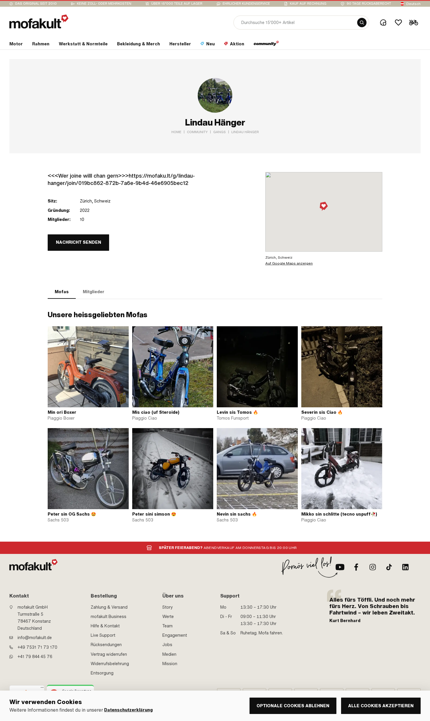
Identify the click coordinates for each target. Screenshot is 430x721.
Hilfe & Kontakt (105, 626)
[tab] (62, 292)
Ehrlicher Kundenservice (246, 4)
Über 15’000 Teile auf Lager (176, 4)
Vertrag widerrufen (109, 654)
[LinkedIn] (405, 567)
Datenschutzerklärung (128, 710)
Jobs (167, 645)
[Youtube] (340, 567)
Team (167, 626)
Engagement (174, 635)
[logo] (38, 21)
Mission (169, 664)
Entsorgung (102, 673)
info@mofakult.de (35, 638)
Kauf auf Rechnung (308, 4)
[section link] (266, 45)
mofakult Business (108, 616)
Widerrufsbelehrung (110, 664)
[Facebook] (356, 567)
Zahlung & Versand (109, 607)
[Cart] (414, 23)
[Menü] (42, 688)
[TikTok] (389, 567)
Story (167, 607)
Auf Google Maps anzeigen (289, 263)
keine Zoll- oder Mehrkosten (104, 4)
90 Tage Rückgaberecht (369, 4)
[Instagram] (373, 567)
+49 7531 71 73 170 (37, 647)
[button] (323, 207)
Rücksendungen (106, 645)
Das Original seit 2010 (36, 4)
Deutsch (413, 3)
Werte (168, 616)
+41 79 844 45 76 (35, 657)
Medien (169, 654)
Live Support (103, 635)
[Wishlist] (398, 23)
